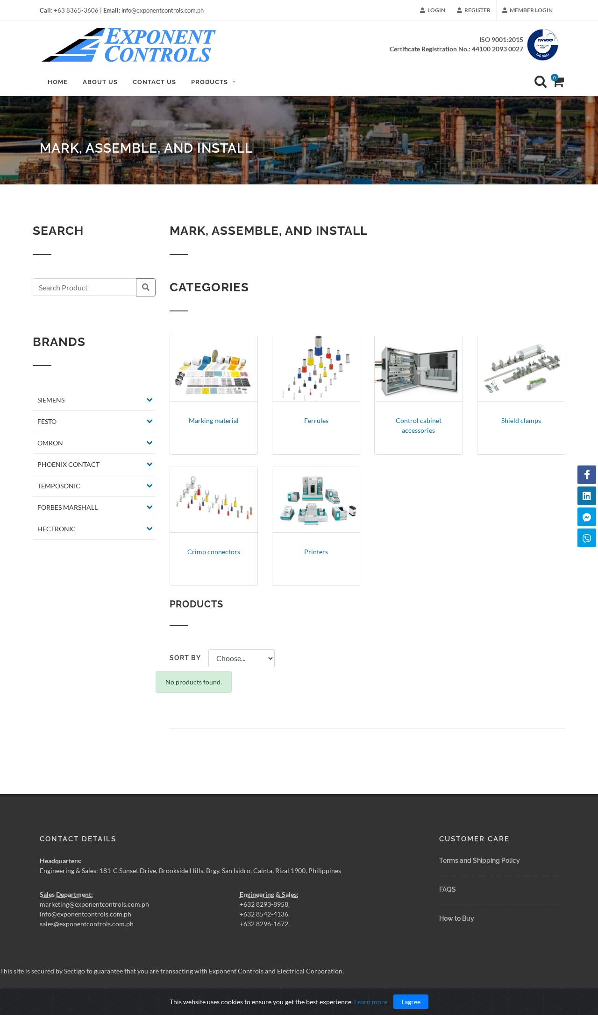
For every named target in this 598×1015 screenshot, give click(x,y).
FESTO (47, 421)
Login (436, 10)
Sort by (185, 658)
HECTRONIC (56, 529)
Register (477, 10)
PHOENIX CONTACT (68, 464)
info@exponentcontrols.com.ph (85, 914)
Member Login (531, 10)
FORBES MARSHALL (67, 507)
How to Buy (456, 918)
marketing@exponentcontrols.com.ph (94, 904)
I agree (410, 1002)
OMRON (50, 443)
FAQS (447, 889)
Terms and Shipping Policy (479, 860)
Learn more (370, 1002)
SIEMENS (50, 400)
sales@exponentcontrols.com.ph (87, 924)
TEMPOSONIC (58, 486)
